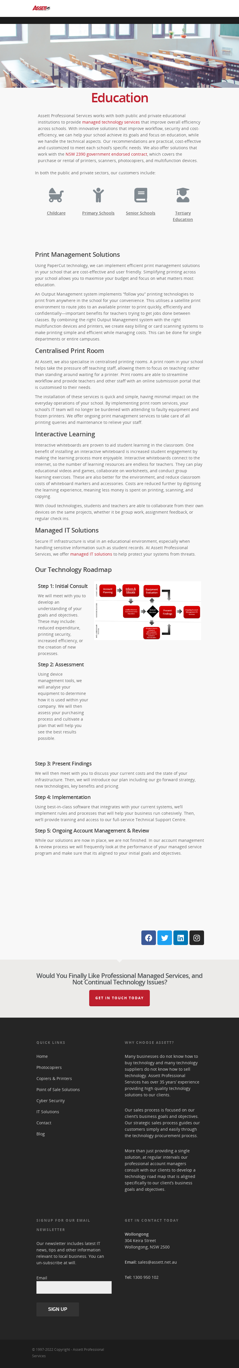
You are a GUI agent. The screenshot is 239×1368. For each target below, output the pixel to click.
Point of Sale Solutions (58, 1089)
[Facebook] (148, 937)
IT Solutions (47, 1111)
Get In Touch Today (119, 997)
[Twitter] (164, 937)
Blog (40, 1134)
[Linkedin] (180, 937)
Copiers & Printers (54, 1078)
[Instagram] (196, 937)
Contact (43, 1122)
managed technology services (111, 122)
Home (42, 1056)
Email (41, 1278)
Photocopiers (49, 1067)
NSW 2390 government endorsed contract (106, 154)
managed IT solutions (91, 554)
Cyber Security (50, 1100)
